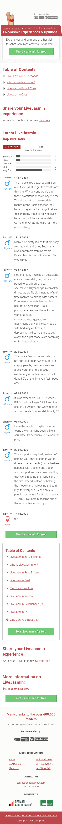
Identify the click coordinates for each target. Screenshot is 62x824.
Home (5, 28)
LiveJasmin (16, 28)
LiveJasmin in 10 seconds (22, 76)
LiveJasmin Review (17, 689)
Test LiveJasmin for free (31, 51)
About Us (14, 768)
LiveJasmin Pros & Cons (21, 88)
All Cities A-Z (43, 768)
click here (44, 120)
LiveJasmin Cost (17, 94)
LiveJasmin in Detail (22, 596)
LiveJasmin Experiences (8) (26, 604)
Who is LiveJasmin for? (21, 82)
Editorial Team (44, 759)
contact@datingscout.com (31, 782)
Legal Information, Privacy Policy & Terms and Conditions (31, 815)
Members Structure (21, 588)
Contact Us (15, 764)
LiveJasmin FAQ (19, 612)
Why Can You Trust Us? (24, 619)
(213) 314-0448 (31, 786)
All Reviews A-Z (44, 764)
